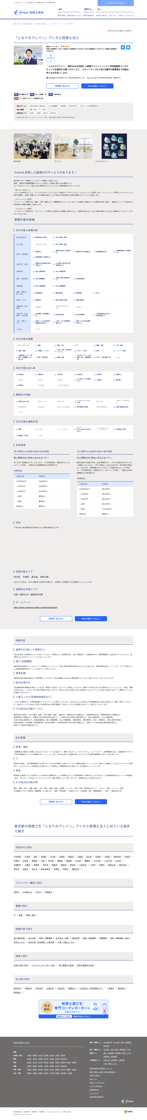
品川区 (89, 857)
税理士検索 (61, 15)
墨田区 (71, 857)
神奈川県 (64, 1059)
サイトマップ (94, 1093)
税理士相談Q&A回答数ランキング (101, 1068)
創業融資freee (94, 1090)
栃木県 (35, 1059)
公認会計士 (27, 892)
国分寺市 (122, 865)
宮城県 (46, 1055)
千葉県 (51, 1059)
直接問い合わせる (62, 86)
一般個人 (110, 988)
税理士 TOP (16, 24)
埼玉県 (46, 1059)
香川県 (63, 1070)
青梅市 (36, 865)
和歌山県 (64, 1066)
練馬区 (69, 861)
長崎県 (40, 1073)
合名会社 (39, 988)
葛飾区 (87, 861)
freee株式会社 (17, 1111)
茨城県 (29, 1059)
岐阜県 (63, 1062)
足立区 (78, 861)
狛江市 (34, 869)
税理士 (16, 892)
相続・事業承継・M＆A (123, 1049)
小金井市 (82, 865)
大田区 (107, 857)
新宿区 (44, 857)
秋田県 (51, 1055)
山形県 (57, 1055)
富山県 (35, 1062)
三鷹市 (27, 865)
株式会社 (17, 988)
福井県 (46, 1062)
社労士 (38, 892)
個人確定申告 (19, 938)
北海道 (29, 1055)
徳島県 (57, 1070)
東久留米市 (45, 869)
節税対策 (75, 938)
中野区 (16, 861)
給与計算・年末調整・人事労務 (41, 942)
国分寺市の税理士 (40, 24)
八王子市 (108, 861)
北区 (43, 861)
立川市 (118, 861)
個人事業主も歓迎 (66, 965)
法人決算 (32, 938)
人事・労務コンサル (66, 942)
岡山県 (40, 1070)
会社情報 (27, 1111)
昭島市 (54, 865)
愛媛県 (68, 1070)
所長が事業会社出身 (85, 965)
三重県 (29, 1066)
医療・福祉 (30, 915)
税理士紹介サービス (74, 15)
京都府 (40, 1066)
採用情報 (34, 1111)
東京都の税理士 (28, 24)
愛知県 (74, 1062)
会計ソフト (113, 15)
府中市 (45, 865)
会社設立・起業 (62, 938)
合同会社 (61, 988)
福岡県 (29, 1073)
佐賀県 (35, 1073)
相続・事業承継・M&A (119, 938)
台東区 (62, 857)
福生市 (25, 869)
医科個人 (17, 992)
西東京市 (75, 869)
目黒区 (98, 857)
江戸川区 (97, 861)
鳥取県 (29, 1070)
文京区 (53, 857)
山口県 (51, 1070)
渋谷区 (127, 857)
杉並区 (25, 861)
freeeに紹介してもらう (97, 86)
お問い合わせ (67, 1111)
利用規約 (42, 1111)
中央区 (27, 857)
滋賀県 (35, 1066)
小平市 (93, 865)
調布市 (63, 865)
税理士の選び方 (101, 15)
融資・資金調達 (89, 938)
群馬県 (40, 1059)
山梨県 (51, 1062)
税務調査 (103, 938)
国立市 (16, 869)
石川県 (40, 1062)
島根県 (35, 1070)
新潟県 (29, 1062)
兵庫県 (51, 1066)
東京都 (57, 1059)
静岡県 (68, 1062)
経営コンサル (19, 942)
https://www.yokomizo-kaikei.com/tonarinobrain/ (35, 607)
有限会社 (28, 988)
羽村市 (65, 869)
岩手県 (40, 1055)
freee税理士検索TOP (97, 1097)
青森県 (35, 1055)
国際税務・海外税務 (110, 1056)
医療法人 (72, 988)
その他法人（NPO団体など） (91, 988)
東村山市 (112, 865)
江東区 (80, 857)
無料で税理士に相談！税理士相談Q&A (102, 1072)
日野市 (102, 865)
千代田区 (17, 857)
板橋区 (60, 861)
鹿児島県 (64, 1073)
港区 (35, 857)
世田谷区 (117, 857)
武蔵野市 (17, 865)
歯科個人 (121, 988)
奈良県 (57, 1066)
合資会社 (50, 988)
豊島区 (34, 861)
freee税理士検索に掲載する (116, 3)
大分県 (51, 1073)
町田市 (73, 865)
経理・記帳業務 (45, 938)
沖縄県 (70, 1073)
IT (14, 915)
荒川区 (51, 861)
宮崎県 (57, 1073)
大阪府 (46, 1066)
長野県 (57, 1062)
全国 (14, 1052)
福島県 (63, 1055)
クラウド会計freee (96, 1086)
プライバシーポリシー (54, 1111)
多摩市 (56, 869)
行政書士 (48, 892)
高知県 (74, 1070)
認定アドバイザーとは (126, 15)
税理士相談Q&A (88, 15)
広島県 (46, 1070)
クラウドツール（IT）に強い (43, 965)
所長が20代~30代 (21, 965)
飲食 (21, 915)
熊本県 (46, 1073)
